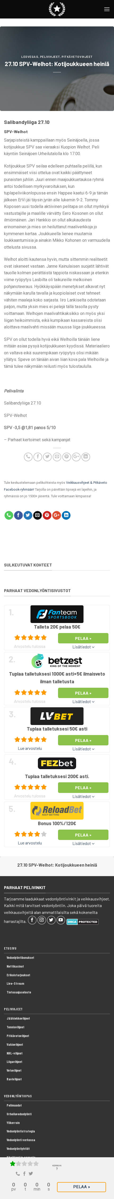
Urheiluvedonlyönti (19, 1114)
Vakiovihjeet (15, 1044)
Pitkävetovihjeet (77, 56)
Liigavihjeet (14, 1061)
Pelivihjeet (50, 56)
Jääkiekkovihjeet (18, 1018)
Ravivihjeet (14, 1079)
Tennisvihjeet (15, 1027)
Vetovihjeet (14, 1070)
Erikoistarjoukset (18, 975)
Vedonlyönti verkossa (21, 1140)
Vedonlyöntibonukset (20, 957)
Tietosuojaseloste (19, 992)
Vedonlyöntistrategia (21, 1131)
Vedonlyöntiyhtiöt (18, 1148)
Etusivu (10, 948)
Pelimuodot (14, 1105)
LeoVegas (29, 56)
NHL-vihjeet (15, 1053)
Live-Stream (15, 983)
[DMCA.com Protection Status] (83, 921)
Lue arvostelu (30, 748)
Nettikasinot (15, 966)
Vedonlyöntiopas (18, 1096)
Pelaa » (81, 1186)
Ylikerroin (13, 1123)
